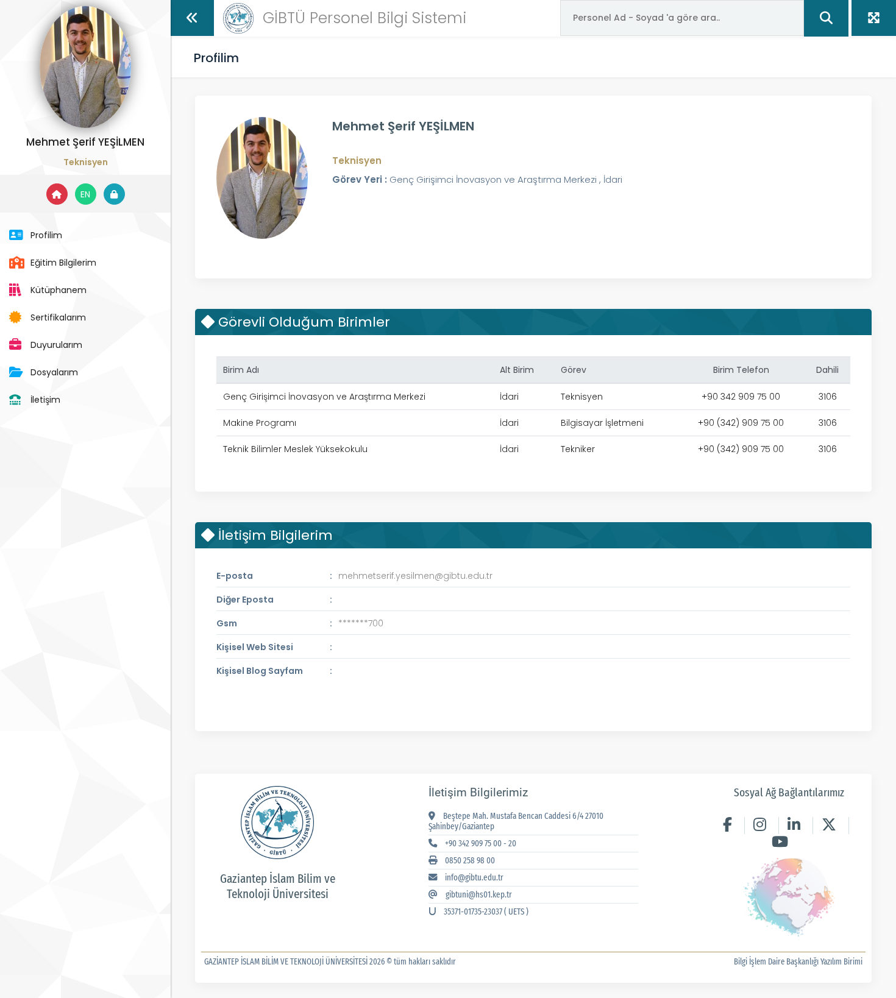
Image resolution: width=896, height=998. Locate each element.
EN (85, 194)
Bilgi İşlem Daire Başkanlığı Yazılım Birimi (798, 962)
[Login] (114, 194)
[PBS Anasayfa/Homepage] (57, 194)
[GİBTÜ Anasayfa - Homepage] (238, 18)
